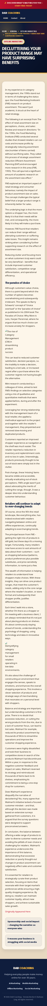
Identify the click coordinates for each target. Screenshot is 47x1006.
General (13, 31)
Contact (14, 18)
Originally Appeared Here (17, 911)
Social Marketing (32, 988)
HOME (5, 18)
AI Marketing (14, 983)
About (22, 18)
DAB (11, 12)
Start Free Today (23, 6)
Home (4, 31)
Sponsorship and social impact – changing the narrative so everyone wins (23, 925)
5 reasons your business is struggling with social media (22, 940)
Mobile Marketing (30, 983)
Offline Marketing (28, 31)
